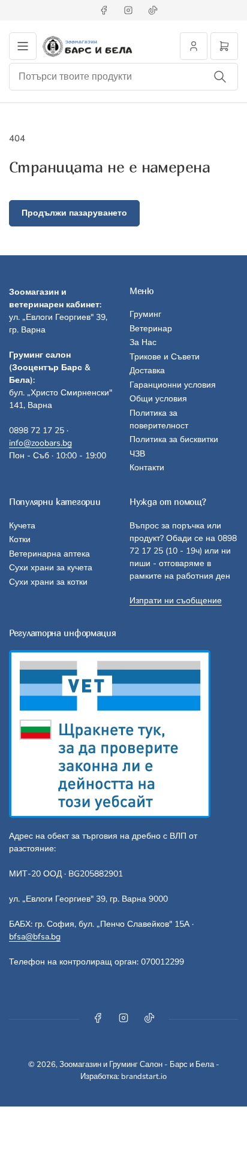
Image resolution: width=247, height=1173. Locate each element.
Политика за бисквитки (173, 439)
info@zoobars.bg (40, 443)
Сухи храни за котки (48, 582)
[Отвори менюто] (23, 46)
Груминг (145, 314)
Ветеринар (150, 328)
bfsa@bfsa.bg (35, 936)
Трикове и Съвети (164, 356)
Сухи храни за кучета (50, 567)
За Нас (142, 342)
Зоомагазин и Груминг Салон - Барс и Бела (136, 1064)
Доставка (147, 370)
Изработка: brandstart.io (123, 1076)
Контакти (146, 467)
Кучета (22, 525)
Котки (20, 539)
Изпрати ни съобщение (175, 600)
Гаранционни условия (172, 385)
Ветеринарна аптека (49, 554)
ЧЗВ (137, 453)
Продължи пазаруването (74, 213)
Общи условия (158, 398)
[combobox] (123, 76)
